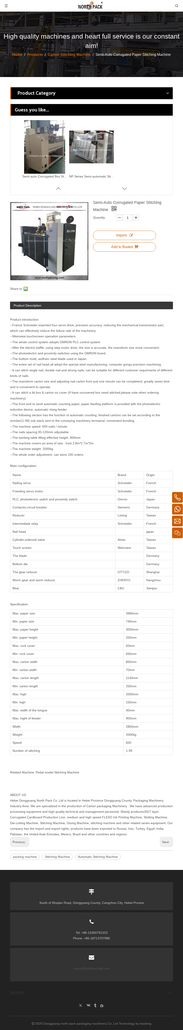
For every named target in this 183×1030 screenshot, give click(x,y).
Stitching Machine (57, 857)
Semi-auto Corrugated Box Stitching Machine (44, 176)
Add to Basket (122, 247)
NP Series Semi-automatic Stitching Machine (91, 176)
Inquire (121, 235)
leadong (145, 1023)
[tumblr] (95, 1005)
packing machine (25, 857)
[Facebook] (102, 1005)
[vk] (88, 1005)
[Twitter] (81, 1005)
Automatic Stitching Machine (98, 857)
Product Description (27, 305)
